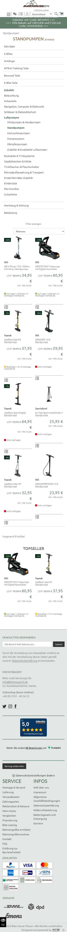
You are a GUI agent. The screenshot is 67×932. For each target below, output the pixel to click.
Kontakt (7, 839)
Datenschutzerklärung (24, 660)
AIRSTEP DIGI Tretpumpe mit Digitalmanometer (47, 268)
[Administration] (63, 930)
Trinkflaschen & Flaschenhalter (21, 167)
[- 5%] (18, 320)
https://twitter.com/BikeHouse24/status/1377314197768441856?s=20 (4, 706)
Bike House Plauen (22, 926)
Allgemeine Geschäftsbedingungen (47, 798)
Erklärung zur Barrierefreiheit (11, 850)
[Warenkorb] (62, 13)
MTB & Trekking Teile (16, 68)
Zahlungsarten (10, 801)
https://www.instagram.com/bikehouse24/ (10, 706)
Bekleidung (10, 212)
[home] (34, 3)
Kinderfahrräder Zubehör (18, 177)
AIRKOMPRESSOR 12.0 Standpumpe (46, 485)
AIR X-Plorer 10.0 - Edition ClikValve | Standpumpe (17, 268)
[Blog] (16, 14)
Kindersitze (10, 183)
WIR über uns (41, 787)
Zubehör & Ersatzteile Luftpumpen (27, 149)
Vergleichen (9, 815)
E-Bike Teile (11, 82)
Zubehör (9, 90)
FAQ (4, 843)
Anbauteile (10, 101)
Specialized (41, 408)
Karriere (38, 823)
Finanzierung (9, 820)
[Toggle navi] (9, 14)
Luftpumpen (11, 117)
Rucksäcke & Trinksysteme (19, 156)
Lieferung (8, 792)
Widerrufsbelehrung (45, 810)
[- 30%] (18, 247)
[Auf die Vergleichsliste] (6, 306)
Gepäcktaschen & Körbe (17, 161)
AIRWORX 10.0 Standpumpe (42, 341)
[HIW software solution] (56, 930)
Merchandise (11, 188)
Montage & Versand (13, 787)
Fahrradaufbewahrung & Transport (24, 172)
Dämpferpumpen (17, 144)
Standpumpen (10, 33)
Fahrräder (9, 46)
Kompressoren (15, 138)
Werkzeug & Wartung (16, 205)
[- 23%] (49, 247)
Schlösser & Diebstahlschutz (20, 112)
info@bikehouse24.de (15, 682)
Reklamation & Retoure (15, 806)
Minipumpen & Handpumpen (23, 122)
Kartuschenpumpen (18, 133)
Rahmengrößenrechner (15, 834)
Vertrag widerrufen (14, 766)
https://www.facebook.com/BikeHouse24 (15, 706)
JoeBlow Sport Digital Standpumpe (15, 414)
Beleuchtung (11, 95)
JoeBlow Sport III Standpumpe (12, 341)
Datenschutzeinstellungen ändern (35, 775)
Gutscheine (10, 194)
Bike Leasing (9, 825)
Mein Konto (9, 811)
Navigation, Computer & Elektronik (24, 106)
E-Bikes (8, 53)
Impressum (40, 792)
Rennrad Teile (12, 75)
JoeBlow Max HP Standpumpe (12, 485)
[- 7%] (18, 393)
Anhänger (9, 61)
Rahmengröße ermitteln (16, 829)
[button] (4, 588)
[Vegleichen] (22, 14)
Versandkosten (11, 797)
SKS (6, 262)
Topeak (8, 335)
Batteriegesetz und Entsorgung (45, 816)
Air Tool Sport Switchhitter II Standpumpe (49, 414)
